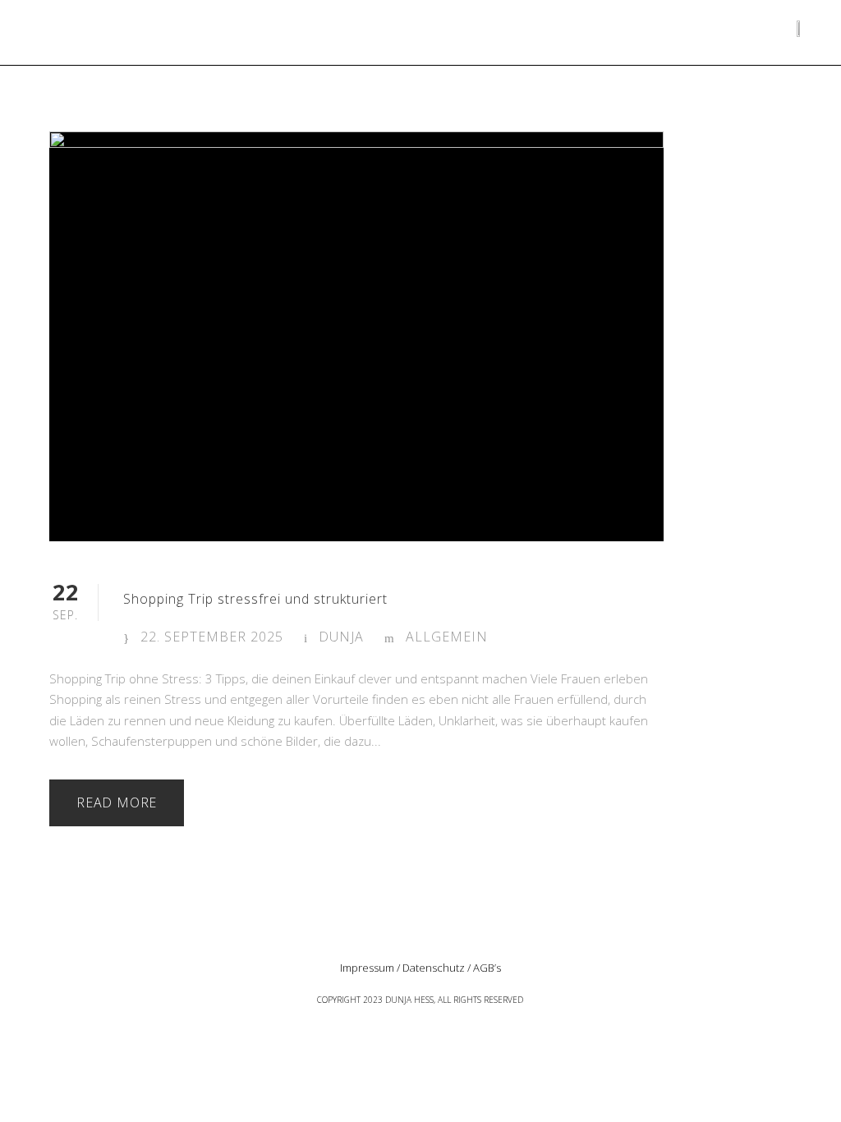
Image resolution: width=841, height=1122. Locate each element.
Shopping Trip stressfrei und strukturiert (255, 599)
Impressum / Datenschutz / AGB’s (420, 967)
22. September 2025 (211, 637)
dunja (341, 637)
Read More (116, 802)
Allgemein (447, 637)
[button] (84, 41)
